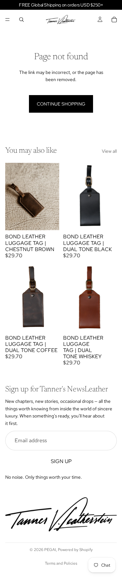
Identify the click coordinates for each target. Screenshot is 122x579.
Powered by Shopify (75, 549)
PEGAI (50, 549)
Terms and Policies (61, 563)
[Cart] (114, 19)
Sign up (61, 461)
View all (109, 151)
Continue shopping (61, 104)
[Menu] (7, 19)
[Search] (21, 19)
